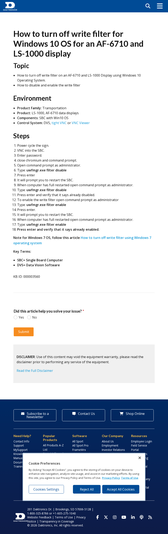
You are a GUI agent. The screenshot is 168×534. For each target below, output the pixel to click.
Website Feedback (39, 517)
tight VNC (59, 123)
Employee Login (141, 441)
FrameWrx (79, 450)
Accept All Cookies (121, 489)
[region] (84, 477)
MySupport (20, 450)
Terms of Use (64, 517)
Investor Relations (113, 450)
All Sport (77, 441)
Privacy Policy (111, 477)
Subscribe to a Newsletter (37, 415)
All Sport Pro (80, 445)
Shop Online (135, 413)
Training (19, 466)
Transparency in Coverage (56, 521)
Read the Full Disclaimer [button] (35, 370)
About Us (108, 441)
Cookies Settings (46, 489)
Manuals (19, 458)
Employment (110, 445)
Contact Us (86, 413)
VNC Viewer (81, 123)
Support (19, 445)
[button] (160, 6)
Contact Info (21, 441)
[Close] (139, 457)
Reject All (87, 489)
